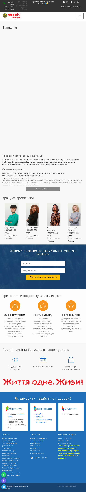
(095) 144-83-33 (11, 3)
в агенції (39, 416)
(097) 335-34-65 (9, 6)
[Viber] (3, 480)
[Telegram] (3, 486)
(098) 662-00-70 (35, 446)
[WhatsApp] (3, 474)
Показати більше (43, 189)
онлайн (39, 414)
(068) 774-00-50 (9, 9)
